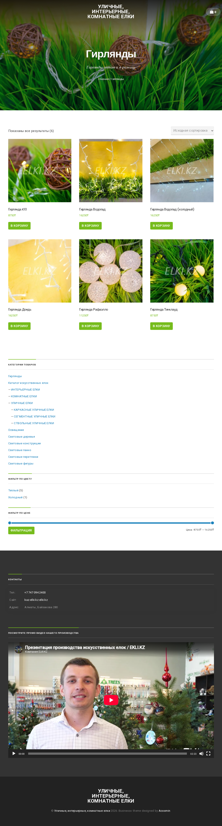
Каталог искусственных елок (28, 382)
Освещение (16, 430)
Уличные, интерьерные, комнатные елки (111, 12)
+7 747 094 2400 (35, 592)
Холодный (15, 497)
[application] (111, 700)
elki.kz (43, 599)
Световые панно (19, 450)
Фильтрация (21, 530)
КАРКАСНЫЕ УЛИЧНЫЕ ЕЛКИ (34, 409)
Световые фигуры (21, 463)
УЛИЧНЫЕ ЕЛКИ (22, 403)
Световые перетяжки (23, 456)
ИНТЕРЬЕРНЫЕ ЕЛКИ (25, 389)
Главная (103, 79)
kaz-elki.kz (31, 599)
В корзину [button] (19, 226)
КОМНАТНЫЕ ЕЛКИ (24, 396)
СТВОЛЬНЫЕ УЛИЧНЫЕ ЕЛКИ (34, 423)
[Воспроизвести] (14, 753)
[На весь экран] (208, 753)
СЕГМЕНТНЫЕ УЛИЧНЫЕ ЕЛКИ (34, 416)
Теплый (13, 490)
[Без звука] (201, 753)
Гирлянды (15, 376)
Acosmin (164, 810)
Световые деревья (21, 436)
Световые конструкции (24, 443)
